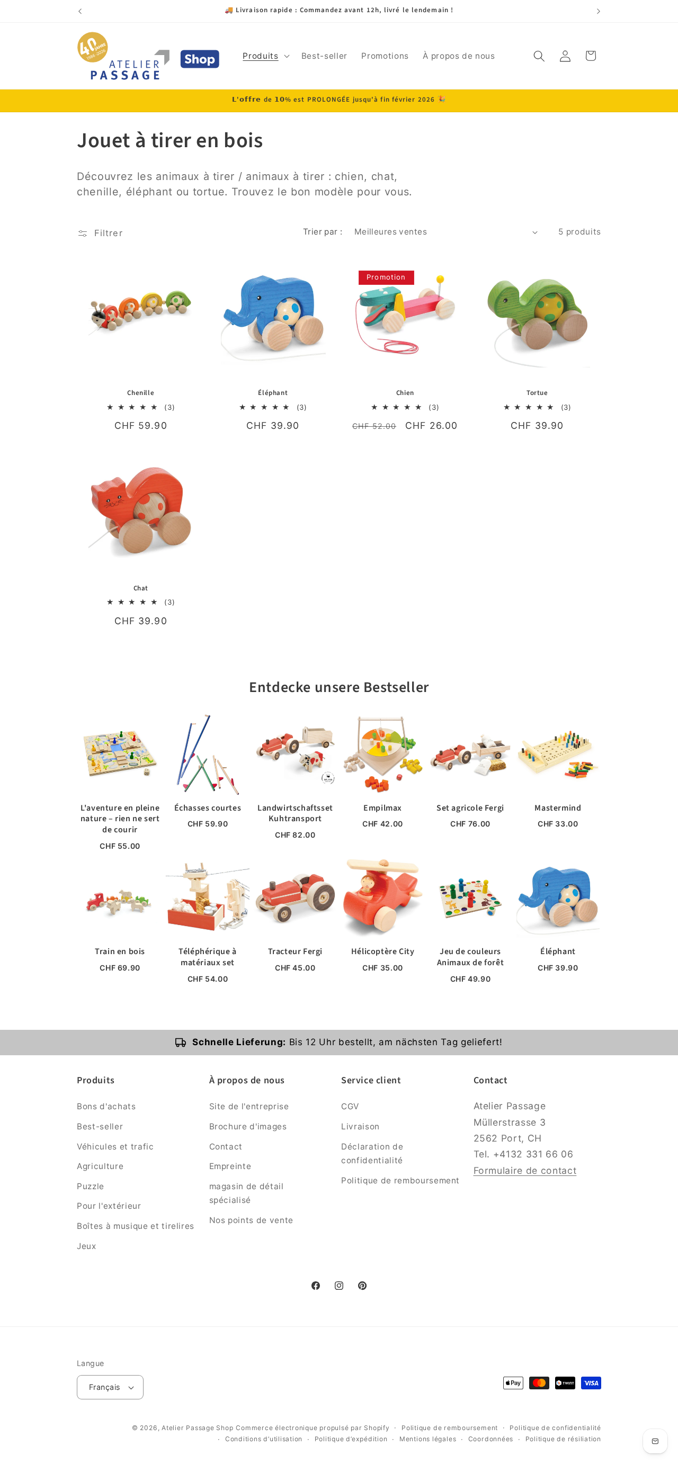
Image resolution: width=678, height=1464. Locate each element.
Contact (226, 1147)
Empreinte (230, 1166)
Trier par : (323, 232)
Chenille (140, 393)
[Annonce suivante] (598, 11)
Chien (405, 393)
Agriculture (100, 1166)
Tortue (537, 393)
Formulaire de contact (525, 1170)
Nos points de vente (251, 1220)
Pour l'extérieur (109, 1206)
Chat (140, 588)
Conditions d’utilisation (263, 1439)
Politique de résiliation (563, 1439)
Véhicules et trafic (115, 1147)
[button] (265, 56)
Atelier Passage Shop (197, 1428)
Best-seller (100, 1126)
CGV (350, 1106)
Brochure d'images (248, 1126)
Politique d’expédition (351, 1439)
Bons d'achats (106, 1106)
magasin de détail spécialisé (246, 1193)
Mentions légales (427, 1439)
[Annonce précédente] (80, 11)
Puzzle (90, 1186)
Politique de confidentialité (555, 1428)
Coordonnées (490, 1439)
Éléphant (273, 393)
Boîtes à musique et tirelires (135, 1226)
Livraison (360, 1126)
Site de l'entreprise (249, 1106)
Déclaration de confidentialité (372, 1154)
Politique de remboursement (400, 1180)
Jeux (86, 1246)
